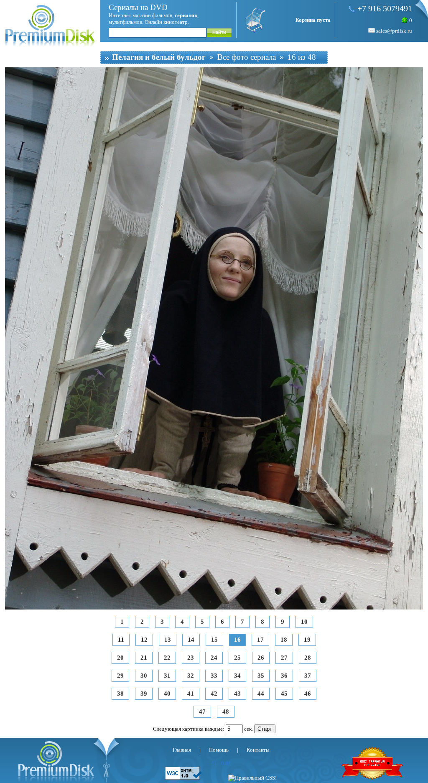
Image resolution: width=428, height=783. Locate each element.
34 (237, 675)
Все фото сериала (246, 57)
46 (307, 693)
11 (121, 639)
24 (214, 657)
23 (190, 657)
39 (143, 693)
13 (167, 639)
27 (284, 657)
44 (260, 693)
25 (237, 657)
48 (225, 711)
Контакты (258, 750)
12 (144, 639)
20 (120, 657)
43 (237, 693)
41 (190, 693)
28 (307, 657)
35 (260, 675)
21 (143, 657)
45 (284, 693)
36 (284, 675)
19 (307, 639)
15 (214, 639)
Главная (182, 750)
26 (260, 657)
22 (167, 657)
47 (202, 711)
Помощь (219, 750)
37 (307, 675)
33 (214, 675)
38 (120, 693)
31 (167, 675)
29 (120, 675)
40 (167, 693)
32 (190, 675)
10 (304, 621)
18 (283, 639)
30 (143, 675)
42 (214, 693)
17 (260, 639)
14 (191, 639)
